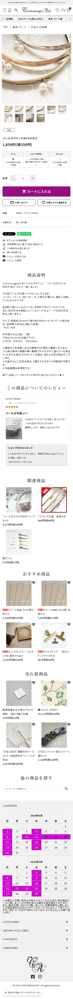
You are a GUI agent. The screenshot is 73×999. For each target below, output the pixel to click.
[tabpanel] (36, 69)
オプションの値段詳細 (15, 240)
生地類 (9, 18)
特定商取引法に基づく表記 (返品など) (23, 244)
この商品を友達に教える (16, 248)
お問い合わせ (19, 202)
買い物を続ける (12, 252)
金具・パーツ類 (55, 18)
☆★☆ (61, 375)
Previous (3, 19)
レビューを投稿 (12, 260)
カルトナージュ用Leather (30, 18)
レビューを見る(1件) (14, 256)
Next (70, 19)
